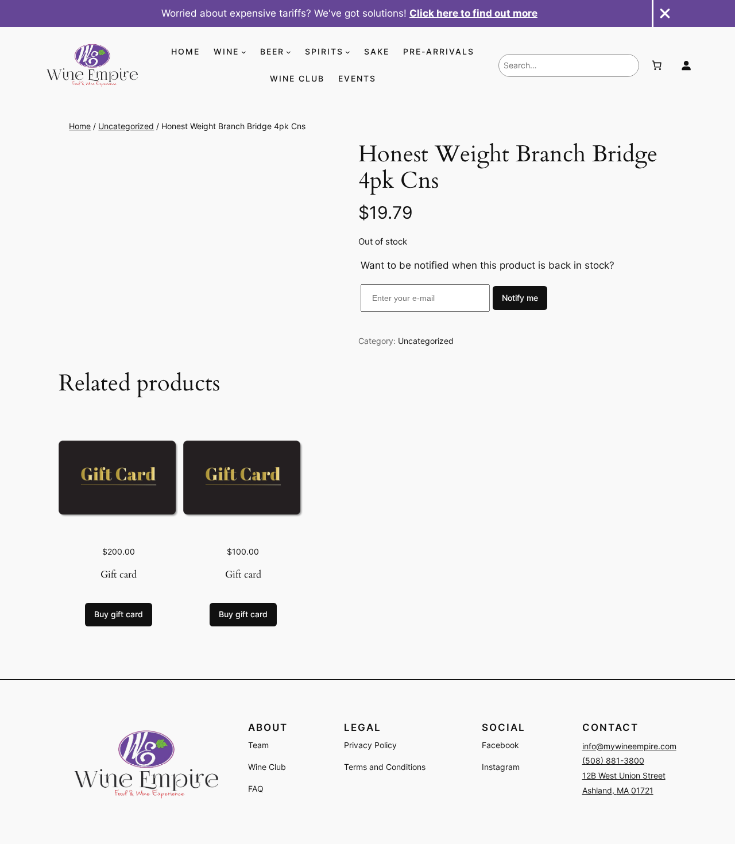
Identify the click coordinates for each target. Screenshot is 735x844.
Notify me (520, 298)
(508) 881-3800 (613, 760)
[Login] (686, 65)
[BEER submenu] (288, 52)
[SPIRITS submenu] (347, 52)
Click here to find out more (473, 13)
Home (80, 126)
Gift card (118, 574)
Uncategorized (126, 126)
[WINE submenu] (243, 52)
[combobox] (568, 65)
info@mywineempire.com (629, 746)
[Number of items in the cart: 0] (656, 65)
